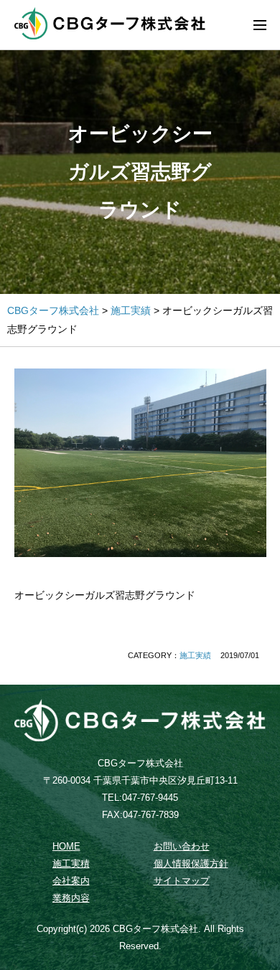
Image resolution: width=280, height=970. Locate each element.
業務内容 (71, 898)
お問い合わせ (182, 847)
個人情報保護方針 (191, 864)
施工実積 (71, 864)
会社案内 (71, 881)
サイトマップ (182, 881)
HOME (66, 847)
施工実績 (195, 655)
